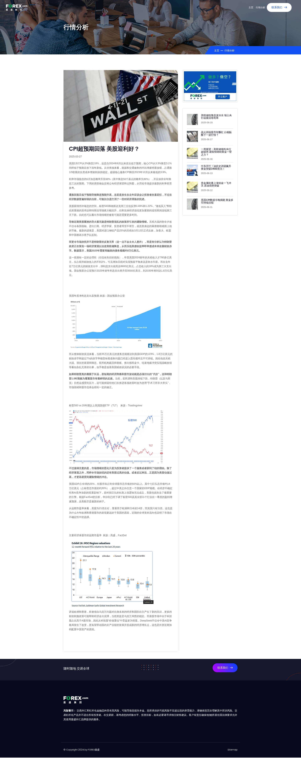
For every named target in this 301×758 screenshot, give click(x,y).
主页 (251, 7)
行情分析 (260, 7)
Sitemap (233, 749)
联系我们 (277, 7)
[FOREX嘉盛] (16, 7)
